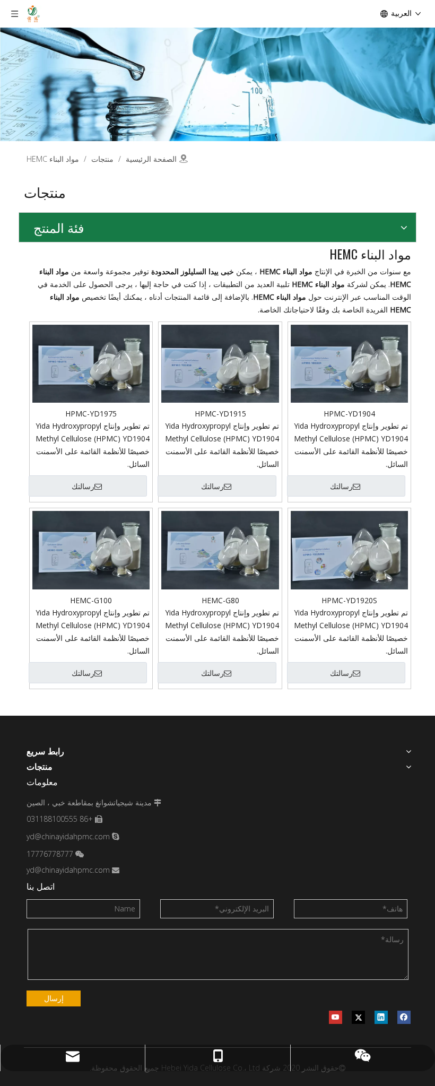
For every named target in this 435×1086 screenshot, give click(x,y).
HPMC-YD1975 (91, 414)
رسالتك (341, 486)
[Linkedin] (381, 1017)
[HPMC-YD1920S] (349, 549)
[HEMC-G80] (220, 549)
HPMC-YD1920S (349, 600)
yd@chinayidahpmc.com (68, 836)
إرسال (54, 998)
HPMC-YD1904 (349, 414)
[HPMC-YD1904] (349, 363)
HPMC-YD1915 (220, 414)
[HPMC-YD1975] (91, 363)
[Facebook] (404, 1017)
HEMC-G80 (220, 600)
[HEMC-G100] (91, 551)
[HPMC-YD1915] (220, 363)
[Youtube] (335, 1017)
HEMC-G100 (91, 600)
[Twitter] (358, 1017)
